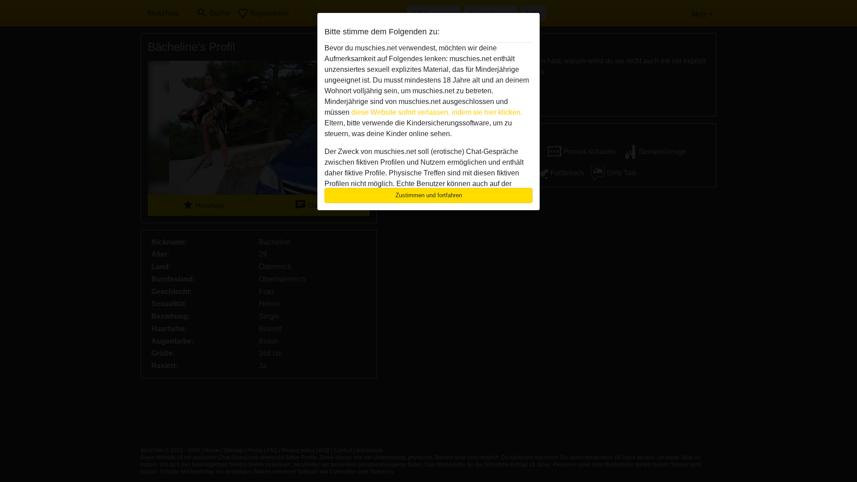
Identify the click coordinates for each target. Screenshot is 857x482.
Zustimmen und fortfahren (428, 195)
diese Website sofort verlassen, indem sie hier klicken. (436, 112)
